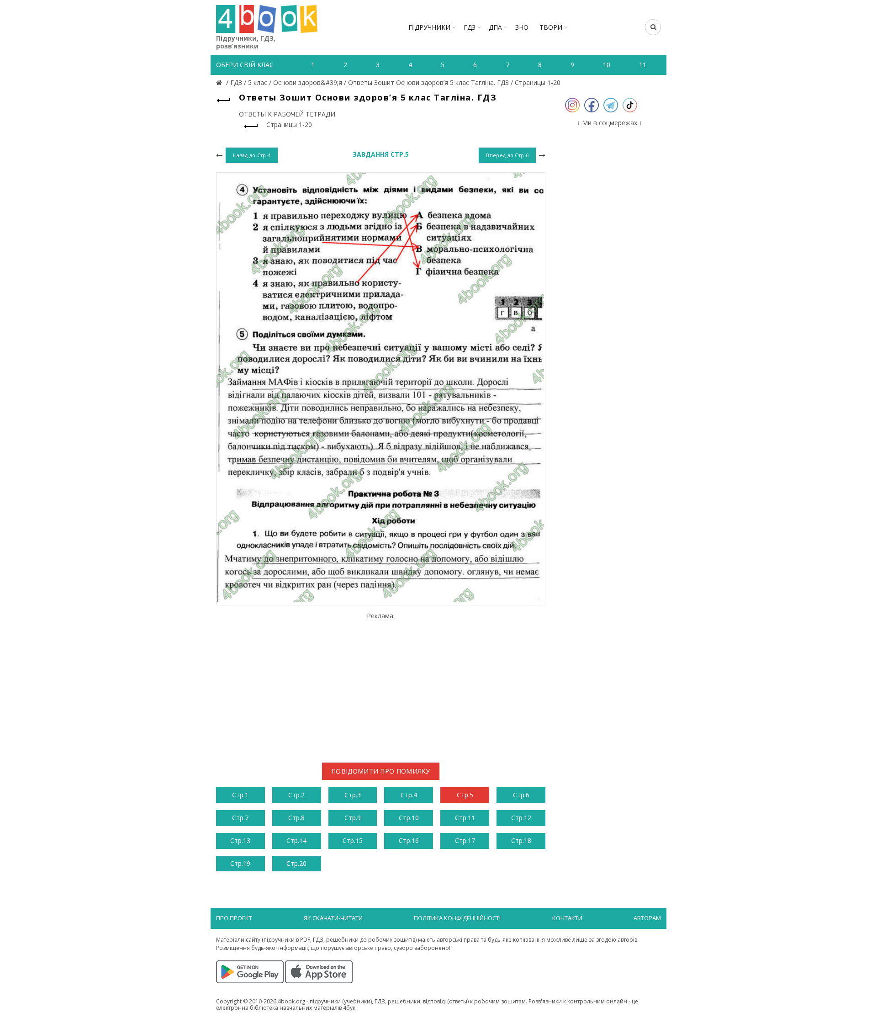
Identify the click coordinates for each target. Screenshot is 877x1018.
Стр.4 (409, 794)
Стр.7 (240, 817)
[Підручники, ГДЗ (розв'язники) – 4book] (220, 82)
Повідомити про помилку (380, 771)
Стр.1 (240, 794)
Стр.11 (465, 817)
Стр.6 (521, 794)
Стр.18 (521, 840)
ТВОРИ (550, 27)
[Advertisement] (380, 684)
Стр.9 (352, 817)
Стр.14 (296, 840)
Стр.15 (353, 840)
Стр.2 (296, 794)
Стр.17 (465, 840)
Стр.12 (521, 817)
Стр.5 (465, 794)
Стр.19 (240, 863)
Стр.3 (352, 794)
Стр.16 (409, 840)
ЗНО (521, 27)
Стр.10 (409, 817)
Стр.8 (296, 817)
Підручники (429, 27)
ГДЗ (469, 27)
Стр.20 (296, 863)
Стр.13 (240, 840)
